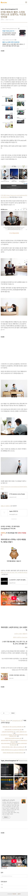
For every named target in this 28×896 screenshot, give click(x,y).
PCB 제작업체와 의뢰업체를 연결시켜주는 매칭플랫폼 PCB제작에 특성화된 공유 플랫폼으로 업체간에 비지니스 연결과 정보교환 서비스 (9, 33)
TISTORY (14, 894)
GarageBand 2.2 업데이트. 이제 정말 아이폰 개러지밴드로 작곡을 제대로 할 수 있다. (14, 735)
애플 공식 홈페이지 (6, 506)
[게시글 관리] (7, 713)
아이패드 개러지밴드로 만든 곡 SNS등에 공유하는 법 (13, 752)
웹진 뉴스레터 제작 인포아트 (10, 42)
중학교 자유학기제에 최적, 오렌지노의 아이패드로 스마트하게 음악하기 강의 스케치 (14, 744)
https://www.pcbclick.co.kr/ (9, 28)
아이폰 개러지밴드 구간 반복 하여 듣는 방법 (13, 729)
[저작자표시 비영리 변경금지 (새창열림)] (18, 713)
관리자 (19, 894)
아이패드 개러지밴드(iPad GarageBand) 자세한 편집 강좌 (13, 749)
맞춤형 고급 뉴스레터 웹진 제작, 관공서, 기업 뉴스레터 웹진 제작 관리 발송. (13, 45)
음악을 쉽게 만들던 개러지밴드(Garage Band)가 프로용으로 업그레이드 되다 (14, 741)
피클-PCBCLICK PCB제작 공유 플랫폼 (8, 31)
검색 (25, 876)
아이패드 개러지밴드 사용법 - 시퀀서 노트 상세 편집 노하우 (13, 747)
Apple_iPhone (5, 720)
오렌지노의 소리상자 (8, 800)
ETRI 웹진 (3, 195)
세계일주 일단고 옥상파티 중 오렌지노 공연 (13, 738)
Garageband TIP (17, 720)
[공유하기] (6, 713)
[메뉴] (26, 2)
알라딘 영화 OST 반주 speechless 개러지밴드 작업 (13, 726)
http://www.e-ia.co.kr (8, 39)
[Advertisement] (14, 62)
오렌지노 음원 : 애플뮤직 (20, 634)
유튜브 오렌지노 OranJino (20, 637)
